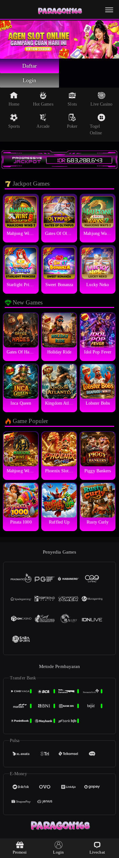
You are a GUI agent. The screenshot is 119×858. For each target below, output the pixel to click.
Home (14, 104)
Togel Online (96, 129)
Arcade (43, 126)
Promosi (20, 852)
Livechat (97, 852)
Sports (14, 126)
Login (29, 80)
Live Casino (101, 104)
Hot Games (43, 104)
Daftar (29, 66)
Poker (72, 126)
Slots (72, 104)
